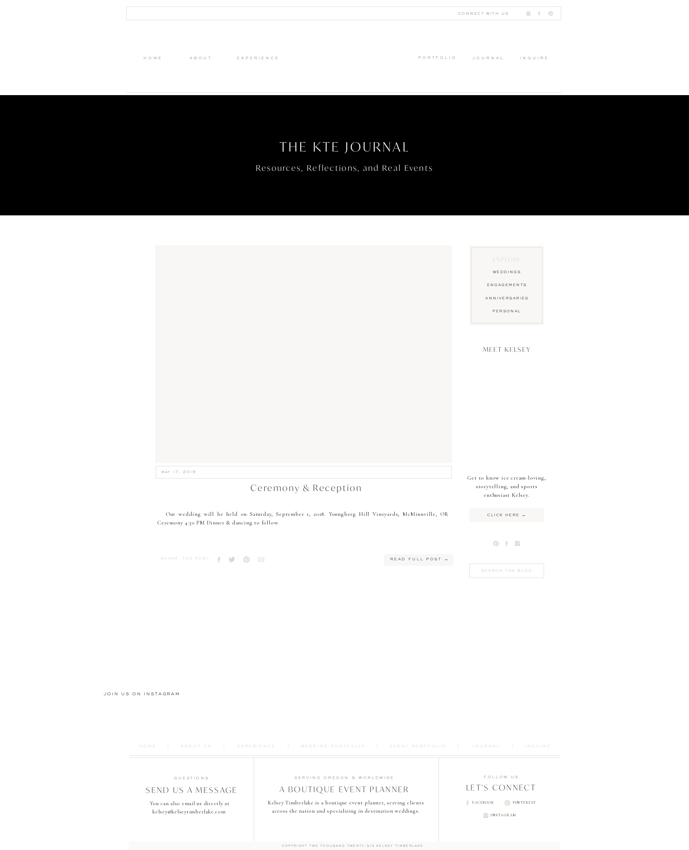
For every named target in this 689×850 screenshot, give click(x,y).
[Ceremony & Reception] (303, 354)
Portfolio (437, 58)
